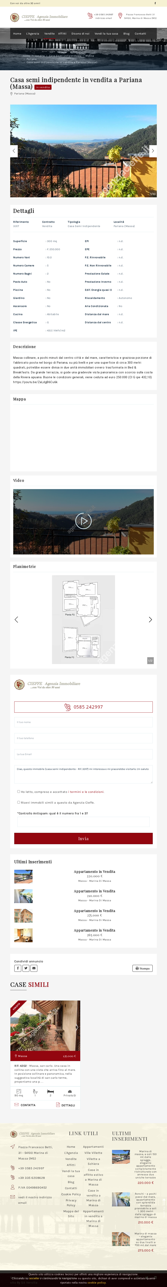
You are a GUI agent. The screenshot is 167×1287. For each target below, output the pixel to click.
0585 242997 (88, 707)
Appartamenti (93, 1147)
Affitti (62, 33)
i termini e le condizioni (86, 792)
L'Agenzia (32, 33)
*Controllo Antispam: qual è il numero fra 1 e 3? (52, 813)
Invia (83, 838)
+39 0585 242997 (103, 14)
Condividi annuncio (28, 961)
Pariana (32, 59)
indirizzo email (103, 18)
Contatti (140, 33)
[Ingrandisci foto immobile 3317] (83, 151)
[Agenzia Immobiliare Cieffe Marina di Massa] (39, 15)
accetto (34, 1278)
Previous (16, 1027)
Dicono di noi (80, 33)
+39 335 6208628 (31, 1178)
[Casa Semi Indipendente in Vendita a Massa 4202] (45, 1026)
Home (17, 33)
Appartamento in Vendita (94, 871)
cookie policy (97, 1282)
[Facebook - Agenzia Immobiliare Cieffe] (155, 3)
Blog (126, 33)
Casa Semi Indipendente (65, 55)
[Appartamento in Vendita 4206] (23, 915)
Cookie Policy (71, 1194)
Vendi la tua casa (106, 33)
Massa (90, 55)
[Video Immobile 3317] (83, 522)
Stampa (144, 968)
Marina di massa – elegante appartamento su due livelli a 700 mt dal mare (146, 1239)
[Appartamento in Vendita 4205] (23, 935)
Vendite (49, 33)
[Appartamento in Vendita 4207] (23, 895)
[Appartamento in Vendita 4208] (23, 876)
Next (77, 1027)
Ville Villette (93, 1153)
